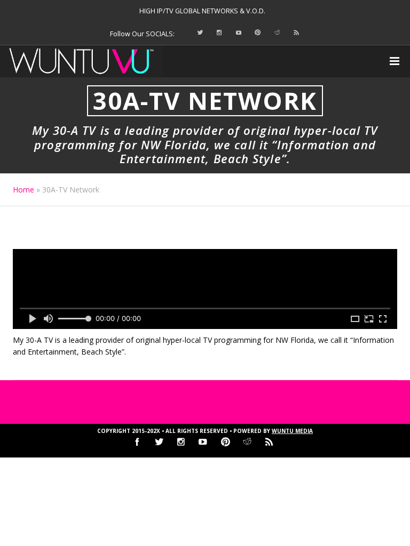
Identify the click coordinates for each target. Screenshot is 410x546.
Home (23, 189)
